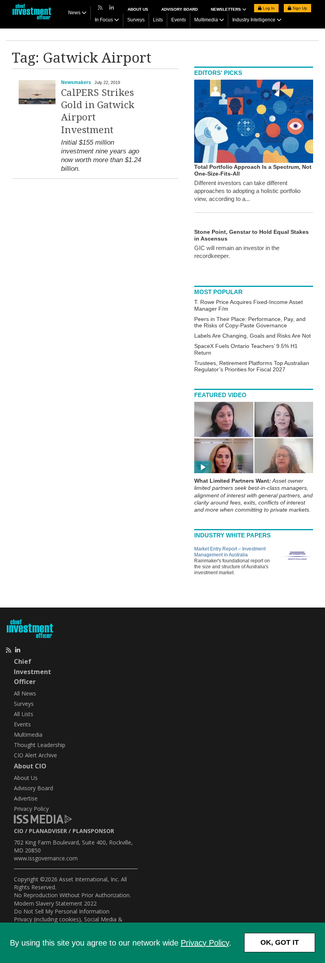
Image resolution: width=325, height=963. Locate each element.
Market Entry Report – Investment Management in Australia (230, 552)
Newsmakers (76, 82)
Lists (158, 20)
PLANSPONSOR (93, 831)
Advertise (26, 798)
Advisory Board (179, 9)
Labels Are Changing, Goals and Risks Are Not (252, 335)
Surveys (136, 20)
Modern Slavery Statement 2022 (55, 903)
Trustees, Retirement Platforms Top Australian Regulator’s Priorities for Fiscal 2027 (251, 366)
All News (25, 693)
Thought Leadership (39, 745)
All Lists (23, 714)
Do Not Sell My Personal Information (61, 911)
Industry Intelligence (253, 20)
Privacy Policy (205, 942)
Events (178, 20)
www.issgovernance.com (46, 858)
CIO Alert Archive (35, 755)
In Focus (104, 20)
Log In (268, 8)
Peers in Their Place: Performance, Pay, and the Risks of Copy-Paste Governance (250, 322)
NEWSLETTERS (226, 9)
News (74, 12)
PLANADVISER (48, 831)
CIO (18, 831)
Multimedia (206, 20)
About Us (138, 9)
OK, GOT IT (279, 942)
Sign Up (299, 8)
